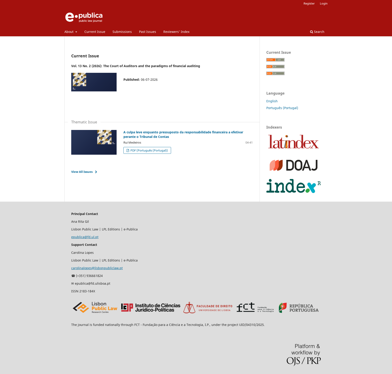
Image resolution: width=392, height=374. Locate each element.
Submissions (122, 31)
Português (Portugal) (282, 108)
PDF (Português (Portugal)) (149, 150)
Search (318, 31)
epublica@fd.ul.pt (84, 237)
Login (324, 3)
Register (309, 3)
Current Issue (94, 31)
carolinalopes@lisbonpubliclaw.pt (97, 268)
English (272, 101)
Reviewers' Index (176, 31)
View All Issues (82, 172)
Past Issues (147, 31)
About (69, 31)
